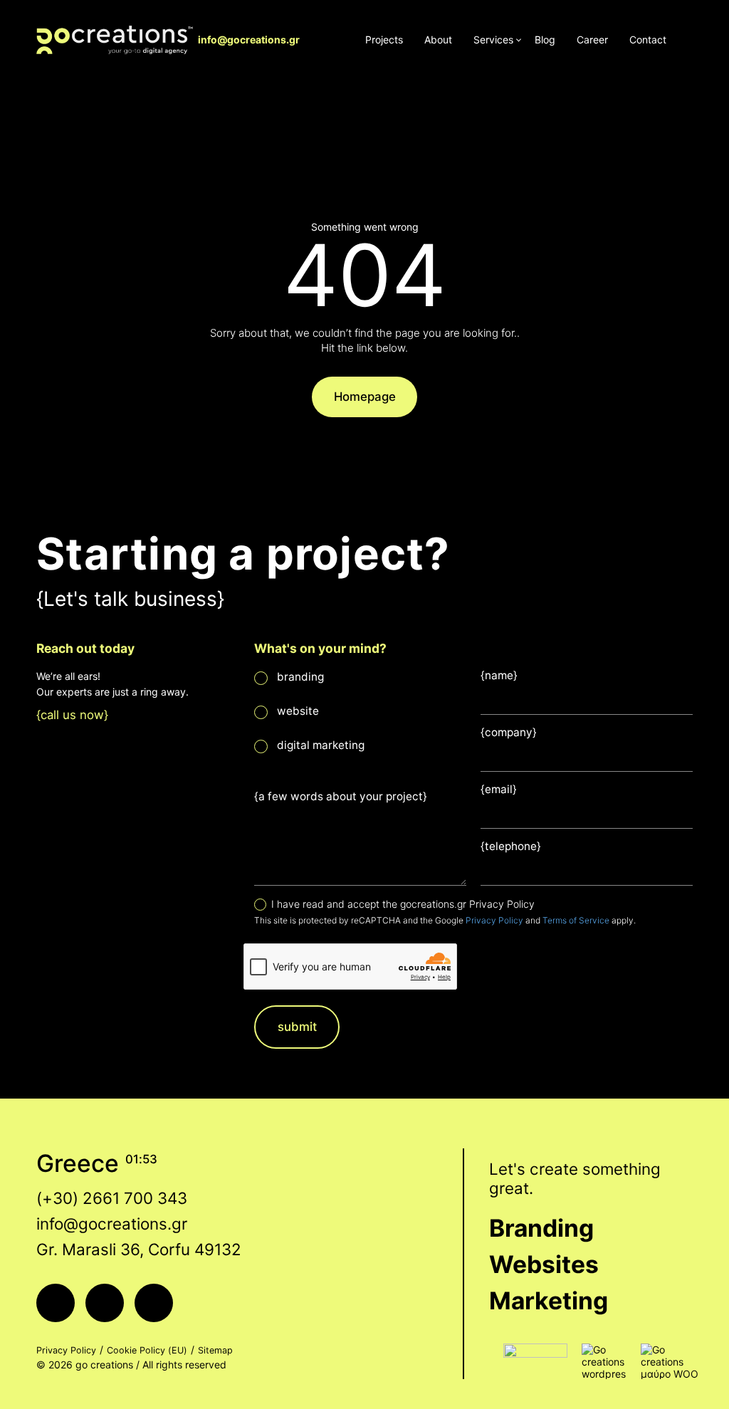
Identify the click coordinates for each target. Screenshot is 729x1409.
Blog (545, 39)
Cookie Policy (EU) (147, 1350)
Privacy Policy (494, 920)
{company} (509, 732)
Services (493, 39)
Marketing (548, 1300)
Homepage (365, 396)
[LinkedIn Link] (154, 1303)
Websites (544, 1264)
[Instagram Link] (104, 1303)
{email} (499, 789)
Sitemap (215, 1350)
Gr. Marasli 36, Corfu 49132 (138, 1249)
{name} (499, 675)
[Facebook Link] (55, 1303)
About (438, 39)
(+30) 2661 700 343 (111, 1198)
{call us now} (72, 715)
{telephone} (511, 846)
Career (592, 39)
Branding (541, 1227)
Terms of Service (575, 920)
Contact (647, 39)
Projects (384, 39)
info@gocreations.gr (249, 39)
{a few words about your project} (340, 796)
